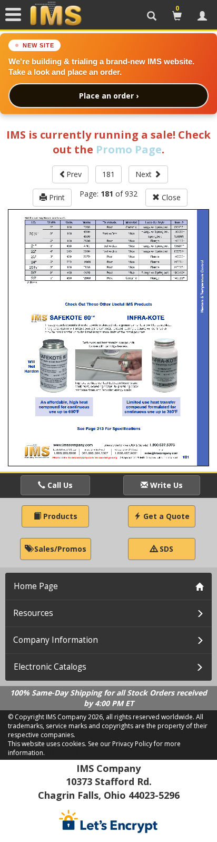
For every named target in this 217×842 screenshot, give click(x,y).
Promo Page (129, 149)
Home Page (36, 586)
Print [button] (56, 197)
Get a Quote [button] (165, 516)
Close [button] (170, 197)
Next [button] (144, 174)
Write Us (165, 485)
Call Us (59, 485)
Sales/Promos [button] (59, 549)
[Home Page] (55, 14)
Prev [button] (74, 174)
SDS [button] (165, 549)
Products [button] (59, 516)
